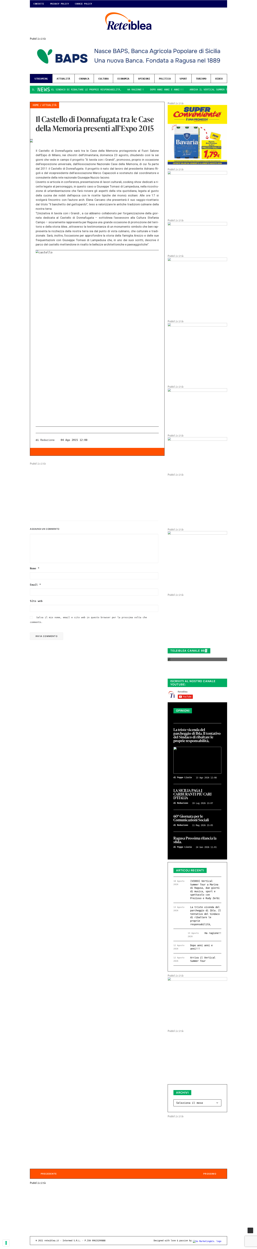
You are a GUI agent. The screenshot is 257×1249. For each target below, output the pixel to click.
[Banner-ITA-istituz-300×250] (197, 979)
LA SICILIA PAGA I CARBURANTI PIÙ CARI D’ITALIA (192, 794)
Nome (34, 568)
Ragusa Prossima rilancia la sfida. (194, 840)
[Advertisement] (97, 489)
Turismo (201, 78)
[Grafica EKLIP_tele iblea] (197, 260)
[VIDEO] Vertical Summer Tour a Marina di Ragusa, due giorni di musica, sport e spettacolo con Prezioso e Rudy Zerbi (205, 890)
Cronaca (84, 78)
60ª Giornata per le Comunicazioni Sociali (191, 818)
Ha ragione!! (118, 89)
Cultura (103, 78)
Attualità (63, 78)
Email (35, 584)
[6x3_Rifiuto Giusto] (197, 224)
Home (36, 105)
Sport (183, 78)
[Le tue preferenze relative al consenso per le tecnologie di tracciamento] (6, 1243)
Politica (165, 78)
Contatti (38, 4)
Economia (123, 78)
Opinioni (144, 78)
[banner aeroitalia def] (197, 325)
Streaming (41, 78)
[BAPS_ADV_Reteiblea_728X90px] (128, 69)
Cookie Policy (83, 4)
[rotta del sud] (197, 391)
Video (219, 78)
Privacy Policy (59, 4)
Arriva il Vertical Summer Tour (193, 89)
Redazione (47, 440)
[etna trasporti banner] (197, 173)
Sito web (36, 601)
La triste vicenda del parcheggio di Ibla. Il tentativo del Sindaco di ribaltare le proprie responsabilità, (197, 735)
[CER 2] (197, 439)
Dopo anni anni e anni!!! (149, 89)
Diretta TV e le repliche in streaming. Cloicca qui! (194, 672)
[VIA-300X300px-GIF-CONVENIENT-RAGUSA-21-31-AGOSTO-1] (197, 163)
